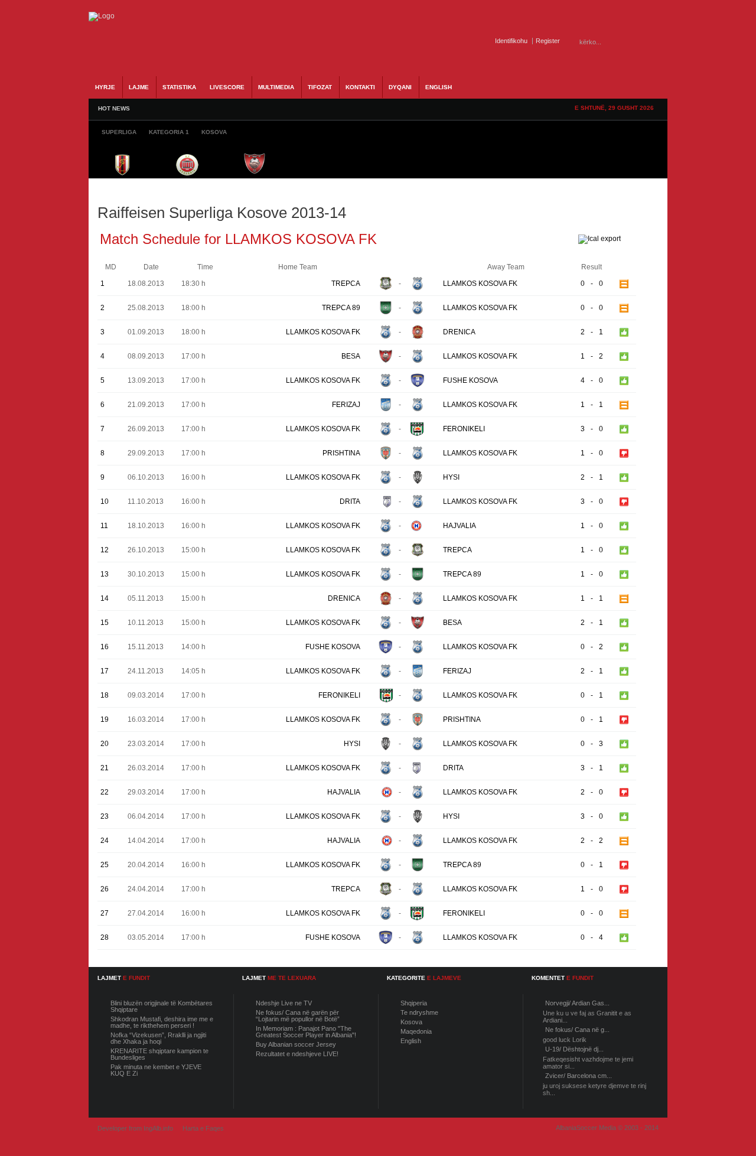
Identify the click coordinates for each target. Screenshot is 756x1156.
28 (104, 937)
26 (104, 889)
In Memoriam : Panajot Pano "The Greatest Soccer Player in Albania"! (306, 1031)
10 (104, 501)
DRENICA (459, 332)
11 (104, 526)
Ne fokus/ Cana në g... (577, 1029)
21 (104, 768)
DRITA (350, 501)
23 (104, 816)
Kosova (411, 1021)
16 (104, 647)
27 (104, 913)
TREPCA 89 (341, 308)
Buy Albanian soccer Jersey (296, 1044)
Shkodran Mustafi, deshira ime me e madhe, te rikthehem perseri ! (161, 1022)
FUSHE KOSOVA (470, 380)
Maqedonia (416, 1031)
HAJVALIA (459, 526)
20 (104, 744)
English (410, 1040)
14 (104, 598)
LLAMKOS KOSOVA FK (480, 283)
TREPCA (345, 283)
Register (548, 40)
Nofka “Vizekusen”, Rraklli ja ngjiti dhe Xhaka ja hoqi (158, 1038)
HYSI (451, 477)
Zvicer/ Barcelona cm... (578, 1075)
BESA (350, 356)
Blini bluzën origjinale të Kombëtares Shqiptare (161, 1006)
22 (104, 792)
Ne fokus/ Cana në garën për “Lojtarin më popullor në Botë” (298, 1016)
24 (104, 840)
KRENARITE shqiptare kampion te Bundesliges (159, 1054)
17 (104, 671)
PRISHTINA (341, 453)
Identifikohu (511, 40)
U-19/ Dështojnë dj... (574, 1049)
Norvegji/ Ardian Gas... (577, 1003)
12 (104, 550)
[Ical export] (599, 239)
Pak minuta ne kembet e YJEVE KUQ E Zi (155, 1070)
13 (104, 574)
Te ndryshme (419, 1012)
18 (104, 695)
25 (104, 865)
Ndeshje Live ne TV (284, 1003)
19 (104, 719)
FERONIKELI (464, 429)
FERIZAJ (346, 404)
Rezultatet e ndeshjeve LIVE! (297, 1053)
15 (104, 622)
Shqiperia (413, 1003)
